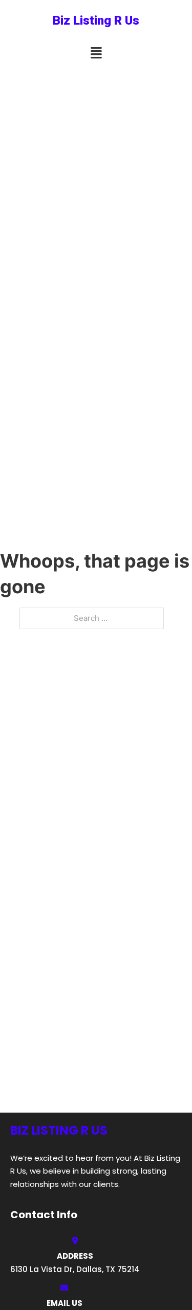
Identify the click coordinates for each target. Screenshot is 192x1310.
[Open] (96, 53)
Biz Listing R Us (96, 20)
